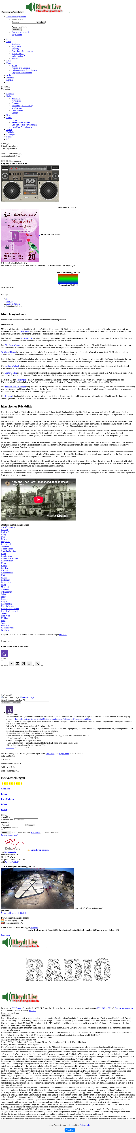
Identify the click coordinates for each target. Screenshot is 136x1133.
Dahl (3, 537)
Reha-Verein (10, 852)
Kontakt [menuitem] (9, 80)
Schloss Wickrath (12, 366)
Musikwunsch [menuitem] (18, 53)
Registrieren (17, 35)
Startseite (10, 94)
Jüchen (4, 577)
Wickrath (5, 625)
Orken (3, 594)
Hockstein (5, 570)
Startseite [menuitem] (10, 39)
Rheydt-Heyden (7, 606)
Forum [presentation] (9, 63)
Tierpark (8, 396)
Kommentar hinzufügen (11, 703)
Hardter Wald (6, 556)
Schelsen (4, 613)
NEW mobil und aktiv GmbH (13, 913)
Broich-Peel (6, 532)
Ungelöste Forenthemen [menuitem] (22, 73)
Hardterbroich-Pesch (9, 558)
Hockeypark (22, 380)
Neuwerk (5, 589)
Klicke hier (35, 832)
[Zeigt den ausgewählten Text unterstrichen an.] (7, 665)
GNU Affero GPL (104, 1008)
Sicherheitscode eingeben (12, 700)
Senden (15, 113)
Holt (3, 575)
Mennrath (5, 587)
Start (8, 299)
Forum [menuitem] (14, 65)
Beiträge (9, 301)
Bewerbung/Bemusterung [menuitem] (22, 51)
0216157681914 (12, 862)
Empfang (15, 103)
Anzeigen (40, 22)
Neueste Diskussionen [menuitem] (21, 68)
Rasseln (4, 599)
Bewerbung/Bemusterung (22, 105)
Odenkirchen (6, 592)
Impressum (5, 935)
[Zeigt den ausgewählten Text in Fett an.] (2, 665)
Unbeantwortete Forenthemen (24, 125)
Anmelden (16, 30)
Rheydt (4, 601)
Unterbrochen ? (18, 110)
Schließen (6, 1016)
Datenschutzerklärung (124, 1008)
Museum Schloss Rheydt (15, 387)
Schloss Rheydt (22, 331)
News (8, 115)
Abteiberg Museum (13, 345)
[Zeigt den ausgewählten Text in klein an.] (33, 665)
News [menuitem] (8, 61)
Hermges (34, 928)
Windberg (5, 630)
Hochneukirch (7, 573)
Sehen (9, 139)
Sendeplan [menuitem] (16, 44)
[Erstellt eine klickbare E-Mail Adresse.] (17, 664)
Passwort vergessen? (20, 32)
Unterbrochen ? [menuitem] (18, 56)
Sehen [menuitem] (9, 82)
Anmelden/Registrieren (16, 17)
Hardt (3, 553)
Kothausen (5, 580)
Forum (9, 117)
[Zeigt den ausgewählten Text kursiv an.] (5, 665)
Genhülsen (5, 546)
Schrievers (5, 616)
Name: (4, 658)
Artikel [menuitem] (9, 75)
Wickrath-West (7, 628)
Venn (3, 620)
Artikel (9, 129)
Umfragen (10, 134)
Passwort (5, 822)
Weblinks (10, 132)
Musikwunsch (18, 108)
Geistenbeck (6, 544)
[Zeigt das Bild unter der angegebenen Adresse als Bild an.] (23, 664)
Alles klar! (70, 1130)
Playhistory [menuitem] (16, 46)
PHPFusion (16, 1008)
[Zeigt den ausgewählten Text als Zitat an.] (42, 665)
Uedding (4, 618)
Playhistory (16, 101)
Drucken (63, 635)
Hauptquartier (7, 561)
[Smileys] (2, 660)
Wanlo (4, 623)
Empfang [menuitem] (15, 49)
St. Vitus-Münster (8, 352)
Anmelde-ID (7, 820)
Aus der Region (13, 304)
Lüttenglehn (6, 582)
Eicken (4, 539)
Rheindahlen (6, 604)
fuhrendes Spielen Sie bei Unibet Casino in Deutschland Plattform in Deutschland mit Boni (53, 719)
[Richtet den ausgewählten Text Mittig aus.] (29, 664)
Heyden (4, 568)
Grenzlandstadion (8, 551)
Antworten (10, 748)
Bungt (3, 534)
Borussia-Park (26, 338)
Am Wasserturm (8, 527)
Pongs (3, 596)
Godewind (5, 789)
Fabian (4, 794)
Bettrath (4, 529)
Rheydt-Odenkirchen (10, 608)
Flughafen (5, 541)
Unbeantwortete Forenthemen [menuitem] (24, 70)
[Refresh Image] (27, 697)
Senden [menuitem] (15, 58)
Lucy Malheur (7, 799)
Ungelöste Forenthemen (22, 127)
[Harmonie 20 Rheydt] (20, 234)
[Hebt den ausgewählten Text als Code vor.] (37, 664)
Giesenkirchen (7, 549)
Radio (8, 96)
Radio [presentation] (8, 41)
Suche (9, 137)
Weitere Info (85, 1125)
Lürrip (3, 585)
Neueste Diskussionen (21, 122)
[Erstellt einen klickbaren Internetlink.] (11, 664)
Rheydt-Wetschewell (9, 611)
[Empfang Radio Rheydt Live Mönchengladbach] (30, 182)
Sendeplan (16, 98)
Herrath (4, 565)
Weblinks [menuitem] (10, 77)
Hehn (3, 563)
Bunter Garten (11, 373)
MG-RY (32, 1010)
